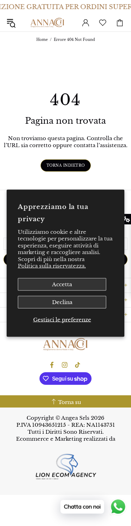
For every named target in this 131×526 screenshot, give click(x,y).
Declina (62, 301)
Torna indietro (65, 165)
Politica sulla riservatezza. (52, 265)
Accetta (62, 284)
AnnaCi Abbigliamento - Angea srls (47, 22)
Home (42, 39)
